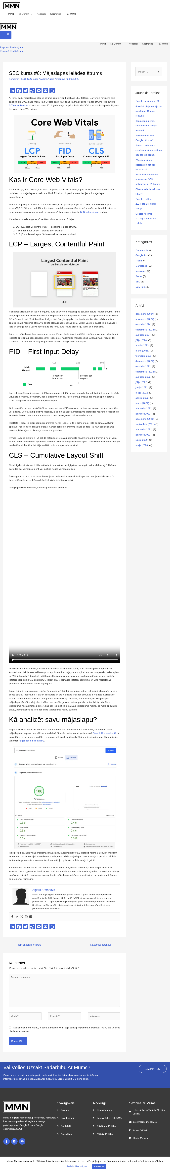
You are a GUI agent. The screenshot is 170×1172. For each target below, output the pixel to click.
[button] (12, 47)
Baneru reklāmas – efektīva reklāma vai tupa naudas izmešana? (148, 150)
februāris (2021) (143, 429)
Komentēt (14, 79)
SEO (23, 79)
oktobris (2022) (143, 366)
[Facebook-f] (6, 1141)
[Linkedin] (16, 916)
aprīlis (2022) (142, 398)
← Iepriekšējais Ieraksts (28, 944)
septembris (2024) (145, 329)
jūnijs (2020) (141, 440)
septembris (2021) (145, 424)
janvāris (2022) (143, 413)
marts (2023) (142, 350)
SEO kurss (32, 79)
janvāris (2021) (143, 434)
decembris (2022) (144, 361)
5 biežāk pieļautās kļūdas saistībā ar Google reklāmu (148, 111)
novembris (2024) (144, 319)
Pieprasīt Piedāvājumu (12, 51)
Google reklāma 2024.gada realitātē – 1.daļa (146, 218)
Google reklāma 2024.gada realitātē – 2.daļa (146, 204)
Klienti (138, 260)
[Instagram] (26, 916)
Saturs (138, 276)
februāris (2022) (143, 408)
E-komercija (141, 250)
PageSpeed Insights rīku (31, 740)
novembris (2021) (144, 419)
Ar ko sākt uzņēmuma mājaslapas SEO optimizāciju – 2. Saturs (147, 179)
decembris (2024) (144, 313)
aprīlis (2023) (142, 345)
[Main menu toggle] (5, 35)
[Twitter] (21, 916)
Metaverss (140, 271)
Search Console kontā (104, 733)
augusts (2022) (143, 376)
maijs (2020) (142, 445)
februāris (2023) (143, 355)
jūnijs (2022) (141, 387)
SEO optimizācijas (18, 105)
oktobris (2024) (143, 324)
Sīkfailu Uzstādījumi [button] (77, 1166)
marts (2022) (142, 403)
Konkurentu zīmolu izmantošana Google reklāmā (146, 126)
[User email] (30, 916)
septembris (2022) (145, 371)
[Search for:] (148, 71)
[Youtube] (22, 1141)
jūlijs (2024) (141, 340)
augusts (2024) (143, 334)
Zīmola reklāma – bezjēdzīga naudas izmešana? (145, 165)
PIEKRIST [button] (99, 1166)
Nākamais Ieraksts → (102, 944)
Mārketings (141, 265)
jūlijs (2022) (141, 382)
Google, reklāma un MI (147, 101)
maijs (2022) (142, 392)
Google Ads (141, 255)
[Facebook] (12, 916)
